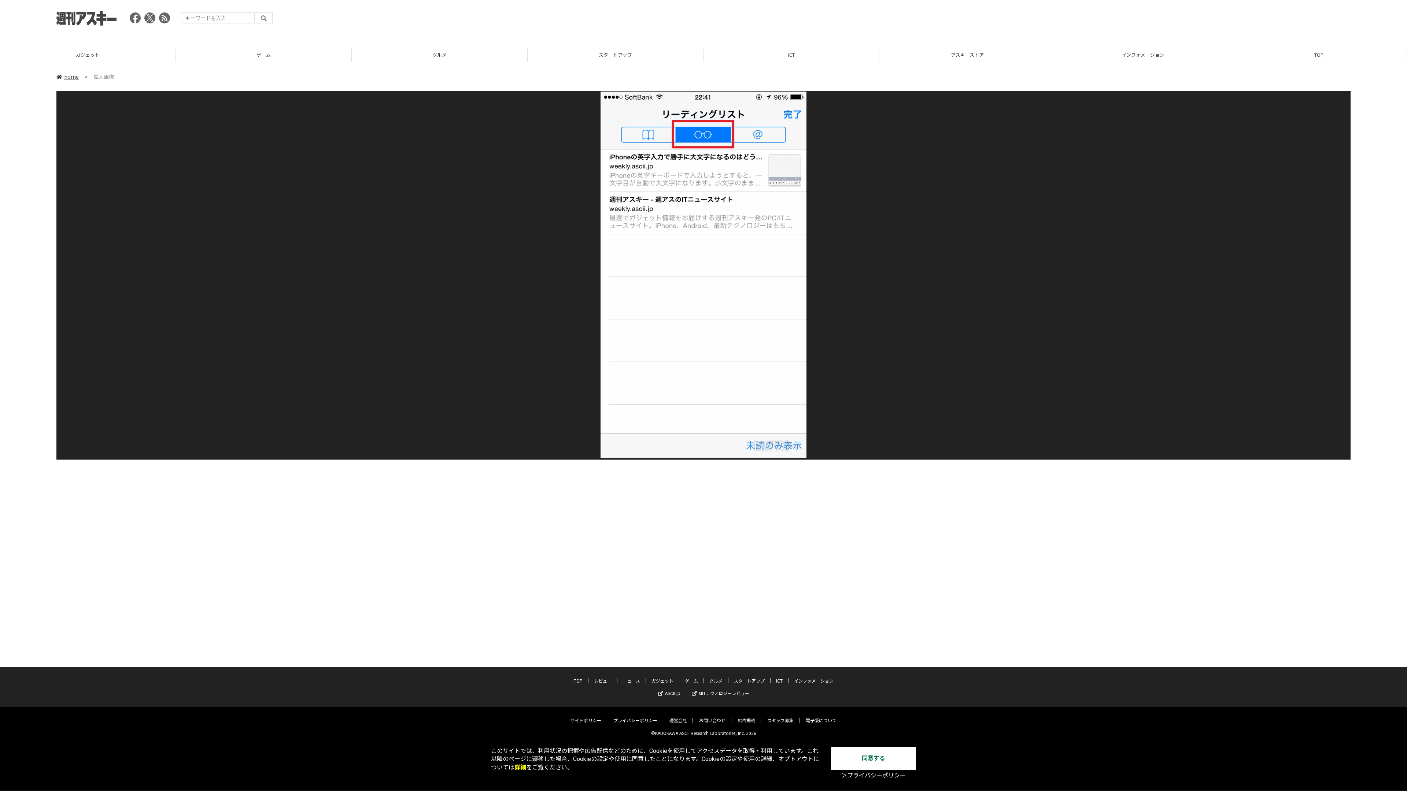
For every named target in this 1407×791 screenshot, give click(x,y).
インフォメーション (1143, 54)
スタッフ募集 (780, 720)
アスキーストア (967, 54)
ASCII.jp (672, 693)
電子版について (821, 720)
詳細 (520, 767)
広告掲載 (746, 720)
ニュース (631, 680)
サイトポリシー (585, 720)
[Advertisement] (1217, 20)
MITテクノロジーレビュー (724, 693)
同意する (873, 758)
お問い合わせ (712, 720)
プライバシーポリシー (635, 720)
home (71, 76)
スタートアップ (615, 54)
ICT (791, 54)
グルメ (439, 54)
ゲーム (263, 54)
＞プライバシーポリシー (873, 775)
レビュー (603, 680)
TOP (1318, 54)
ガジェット (88, 54)
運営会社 (678, 720)
